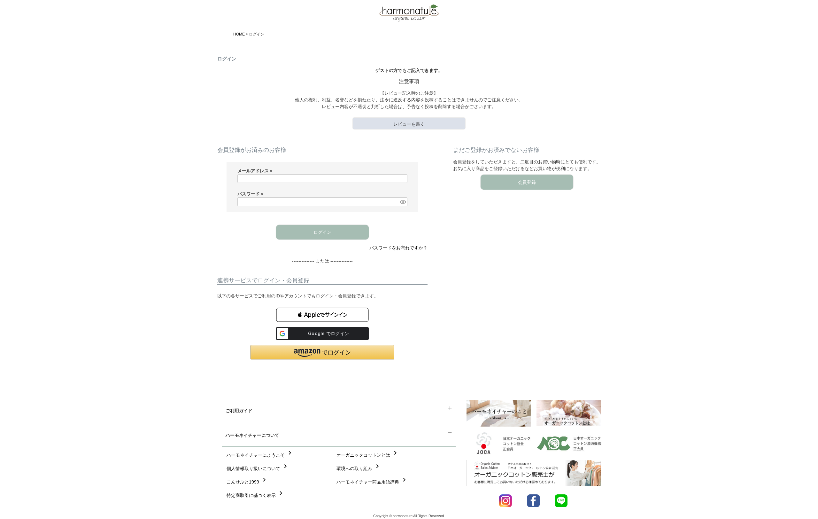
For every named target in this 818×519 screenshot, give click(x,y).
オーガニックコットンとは (367, 455)
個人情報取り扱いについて (258, 468)
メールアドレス (255, 170)
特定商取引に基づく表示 (256, 495)
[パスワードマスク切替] (402, 202)
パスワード (251, 193)
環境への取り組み (358, 468)
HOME (239, 34)
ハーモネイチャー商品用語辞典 (372, 481)
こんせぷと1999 (247, 481)
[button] (322, 315)
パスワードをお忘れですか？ (398, 247)
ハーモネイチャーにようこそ (260, 455)
